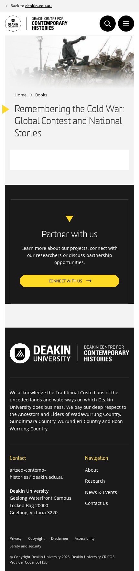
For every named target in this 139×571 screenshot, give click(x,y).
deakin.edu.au (38, 5)
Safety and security (25, 546)
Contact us (96, 503)
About (91, 470)
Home (21, 95)
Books (41, 95)
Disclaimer (59, 538)
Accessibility (85, 538)
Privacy (16, 538)
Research (95, 481)
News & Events (101, 492)
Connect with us (65, 281)
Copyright (36, 538)
